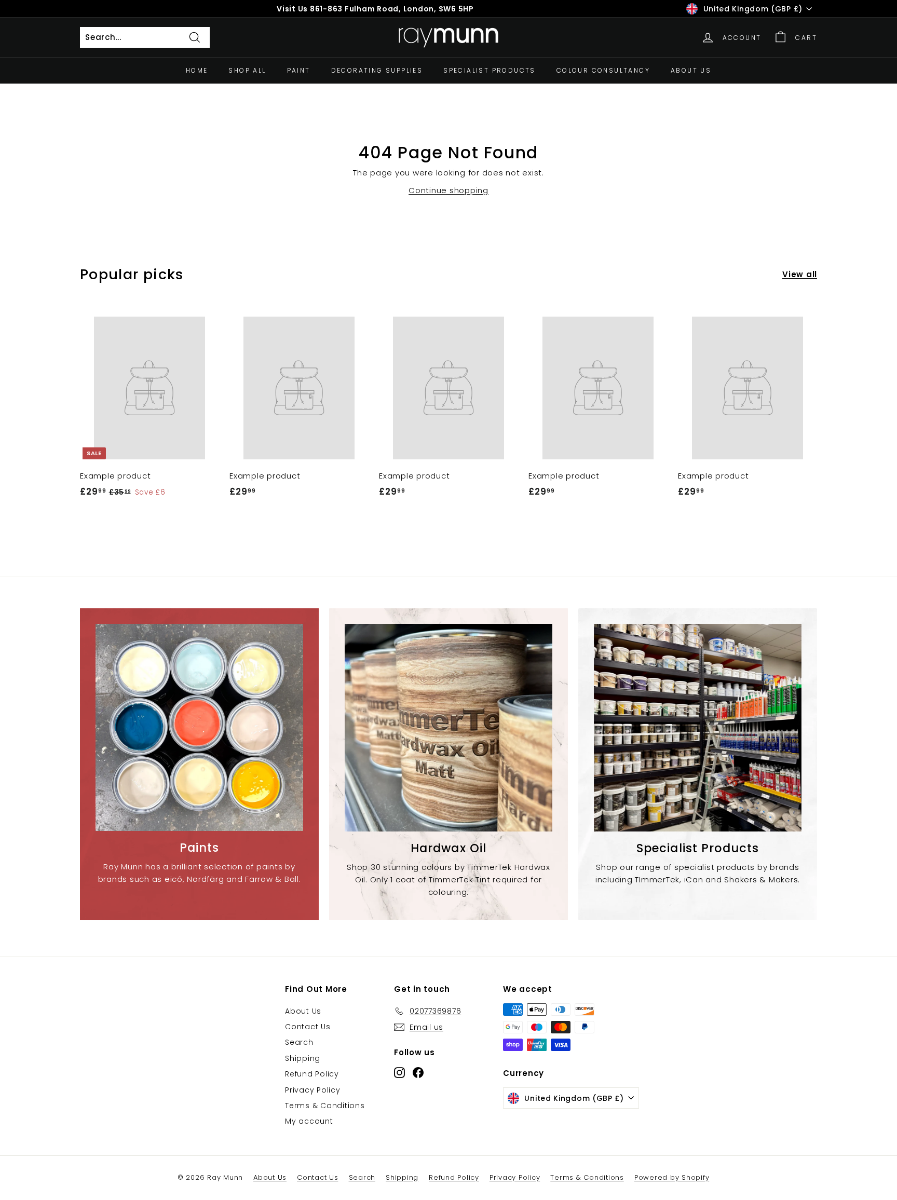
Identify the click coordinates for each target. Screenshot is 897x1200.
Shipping (302, 1058)
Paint (298, 70)
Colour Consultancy (603, 70)
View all (799, 274)
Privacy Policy (313, 1090)
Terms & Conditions (325, 1105)
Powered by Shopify (672, 1177)
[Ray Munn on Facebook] (418, 1073)
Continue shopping (448, 190)
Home (197, 70)
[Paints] (199, 727)
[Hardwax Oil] (448, 727)
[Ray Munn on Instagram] (399, 1073)
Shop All (247, 70)
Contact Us (308, 1026)
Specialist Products (489, 70)
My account (309, 1121)
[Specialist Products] (697, 727)
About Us (691, 70)
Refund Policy (312, 1074)
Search (299, 1042)
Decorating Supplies (377, 70)
